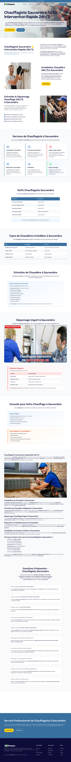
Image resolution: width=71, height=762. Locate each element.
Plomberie (25, 4)
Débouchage (31, 4)
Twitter (61, 750)
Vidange (43, 4)
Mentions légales (39, 752)
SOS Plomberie (11, 754)
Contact (49, 4)
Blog (37, 750)
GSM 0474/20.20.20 (40, 1)
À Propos (37, 748)
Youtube (61, 752)
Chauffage (38, 4)
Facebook (62, 748)
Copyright (38, 754)
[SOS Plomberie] (9, 4)
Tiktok (61, 754)
